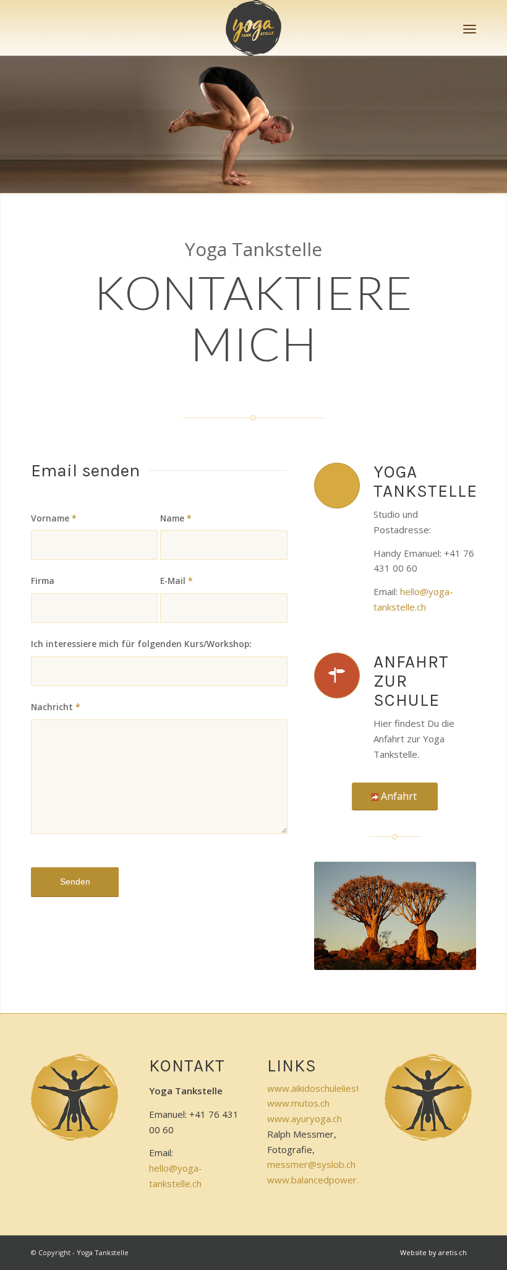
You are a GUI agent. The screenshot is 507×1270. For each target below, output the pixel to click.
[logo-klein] (253, 28)
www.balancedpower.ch (317, 1179)
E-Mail (176, 580)
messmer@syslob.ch (311, 1164)
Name (176, 518)
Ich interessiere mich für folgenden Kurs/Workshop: (141, 644)
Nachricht (55, 707)
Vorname (54, 518)
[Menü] (469, 28)
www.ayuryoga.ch (304, 1118)
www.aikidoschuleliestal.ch (322, 1088)
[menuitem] (469, 28)
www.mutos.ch (298, 1103)
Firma (42, 580)
